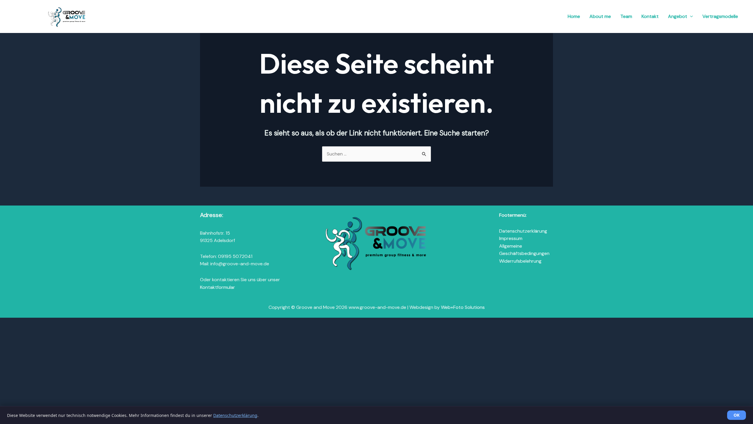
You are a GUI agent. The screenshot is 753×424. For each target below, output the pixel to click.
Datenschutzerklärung (523, 231)
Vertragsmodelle (720, 16)
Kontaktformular (217, 287)
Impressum (510, 238)
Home (574, 16)
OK (736, 415)
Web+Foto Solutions (463, 307)
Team (626, 16)
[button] (690, 16)
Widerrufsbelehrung (520, 261)
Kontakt (650, 16)
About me (600, 16)
